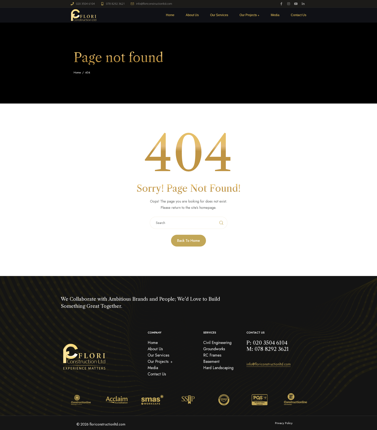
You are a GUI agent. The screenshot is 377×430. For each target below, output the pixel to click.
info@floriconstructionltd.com (268, 364)
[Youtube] (296, 4)
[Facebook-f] (281, 4)
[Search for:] (188, 222)
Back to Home (188, 240)
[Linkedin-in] (303, 4)
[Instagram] (288, 4)
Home (77, 72)
